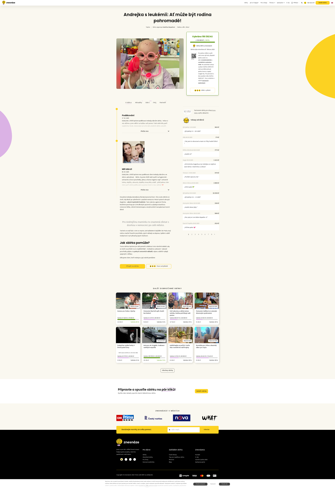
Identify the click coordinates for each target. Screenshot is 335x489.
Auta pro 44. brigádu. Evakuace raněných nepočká (154, 346)
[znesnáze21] (8, 3)
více (147, 486)
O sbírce (128, 102)
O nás (197, 457)
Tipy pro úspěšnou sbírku (176, 457)
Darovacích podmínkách (203, 82)
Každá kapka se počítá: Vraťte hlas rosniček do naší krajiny (180, 346)
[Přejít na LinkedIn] (134, 459)
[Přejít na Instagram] (126, 459)
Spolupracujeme (200, 462)
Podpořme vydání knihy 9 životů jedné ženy (126, 346)
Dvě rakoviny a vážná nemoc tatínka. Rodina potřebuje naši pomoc (180, 313)
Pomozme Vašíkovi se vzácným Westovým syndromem (206, 312)
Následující (214, 234)
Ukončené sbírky (148, 457)
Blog (170, 462)
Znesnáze (199, 449)
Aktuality (138, 102)
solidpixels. (149, 475)
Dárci (148, 102)
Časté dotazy (173, 455)
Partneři (163, 102)
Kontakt (197, 455)
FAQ (154, 102)
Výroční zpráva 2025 (201, 460)
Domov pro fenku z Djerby (126, 311)
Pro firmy (145, 460)
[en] (332, 3)
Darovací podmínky (148, 462)
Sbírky (144, 455)
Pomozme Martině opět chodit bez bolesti (154, 312)
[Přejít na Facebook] (121, 459)
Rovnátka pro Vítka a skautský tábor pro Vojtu (206, 346)
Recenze (171, 460)
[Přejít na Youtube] (130, 459)
